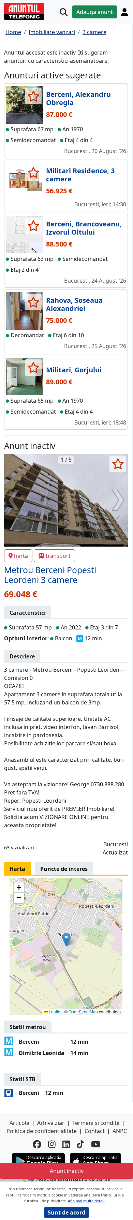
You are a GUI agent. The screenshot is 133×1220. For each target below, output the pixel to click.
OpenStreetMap (83, 1011)
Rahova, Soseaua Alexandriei (74, 304)
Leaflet (54, 1011)
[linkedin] (66, 1144)
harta (21, 556)
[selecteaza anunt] (33, 96)
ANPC (120, 1131)
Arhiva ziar (50, 1123)
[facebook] (37, 1144)
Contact (95, 1131)
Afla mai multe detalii (86, 1200)
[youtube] (96, 1144)
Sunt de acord (66, 1212)
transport (58, 556)
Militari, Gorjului (74, 369)
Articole (19, 1123)
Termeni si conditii (95, 1123)
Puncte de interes (64, 869)
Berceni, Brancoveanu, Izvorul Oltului (84, 228)
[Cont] (124, 11)
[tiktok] (80, 1144)
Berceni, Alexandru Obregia (78, 98)
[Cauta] (63, 12)
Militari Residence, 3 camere (80, 174)
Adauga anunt (94, 12)
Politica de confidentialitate (41, 1131)
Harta (17, 869)
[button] (66, 940)
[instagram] (52, 1144)
